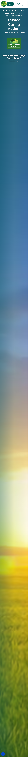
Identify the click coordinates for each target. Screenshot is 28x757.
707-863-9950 (19, 4)
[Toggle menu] (25, 3)
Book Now (10, 4)
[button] (2, 754)
